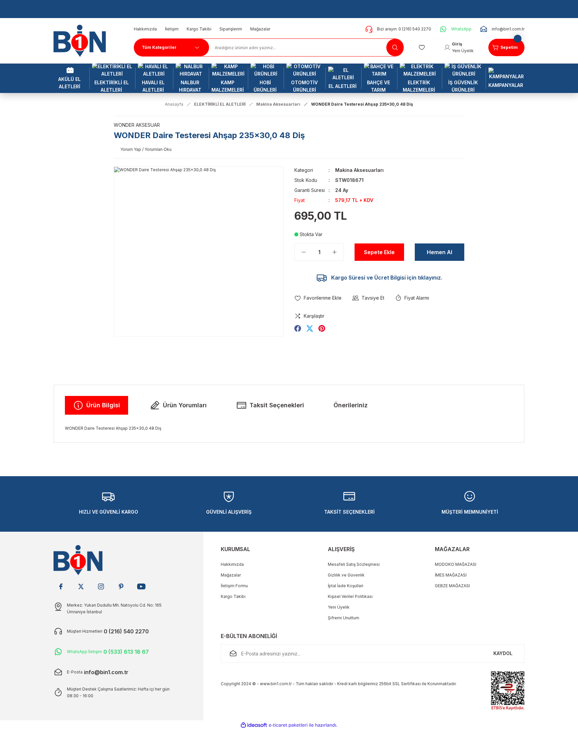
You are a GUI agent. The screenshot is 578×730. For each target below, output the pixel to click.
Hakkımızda (232, 564)
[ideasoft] (253, 725)
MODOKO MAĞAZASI (455, 564)
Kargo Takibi (233, 596)
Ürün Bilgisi (103, 405)
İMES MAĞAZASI (451, 575)
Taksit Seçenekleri (277, 405)
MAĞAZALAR (452, 549)
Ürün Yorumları (185, 405)
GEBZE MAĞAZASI (452, 585)
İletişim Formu (234, 585)
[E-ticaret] (288, 725)
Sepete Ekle (379, 252)
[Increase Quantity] (338, 252)
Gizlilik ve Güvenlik (346, 575)
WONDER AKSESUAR (137, 125)
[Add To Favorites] (318, 298)
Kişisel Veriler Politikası (350, 596)
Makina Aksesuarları (359, 170)
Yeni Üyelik (339, 607)
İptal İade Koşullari (345, 585)
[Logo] (82, 40)
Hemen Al (439, 252)
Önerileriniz (350, 405)
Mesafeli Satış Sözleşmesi (354, 564)
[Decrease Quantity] (300, 252)
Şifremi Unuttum (343, 617)
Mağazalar (231, 575)
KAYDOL (502, 653)
